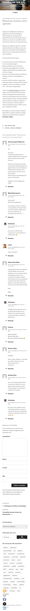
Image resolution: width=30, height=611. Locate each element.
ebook (13, 560)
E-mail (4, 467)
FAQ (6, 125)
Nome (4, 459)
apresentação (7, 550)
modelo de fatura (14, 90)
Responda (11, 186)
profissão (11, 125)
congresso (6, 557)
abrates (5, 547)
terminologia (21, 581)
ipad (17, 569)
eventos (12, 563)
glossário (19, 563)
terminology (7, 584)
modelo (19, 128)
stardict (12, 581)
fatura (7, 128)
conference (11, 554)
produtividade (7, 578)
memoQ (10, 572)
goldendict (6, 566)
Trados (15, 584)
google (14, 566)
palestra (14, 575)
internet (11, 569)
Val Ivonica (23, 18)
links (21, 569)
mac (4, 572)
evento (5, 563)
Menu (16, 12)
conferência (20, 554)
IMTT (5, 569)
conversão (15, 557)
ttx (20, 588)
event (19, 560)
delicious (23, 557)
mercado (17, 572)
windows (12, 591)
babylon (20, 550)
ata (15, 550)
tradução (6, 588)
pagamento (6, 575)
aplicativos (13, 547)
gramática (21, 566)
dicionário (6, 560)
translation (14, 588)
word (18, 591)
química (5, 581)
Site (3, 476)
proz (23, 578)
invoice (13, 128)
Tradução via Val (14, 2)
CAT (4, 554)
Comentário (6, 436)
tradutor (21, 584)
